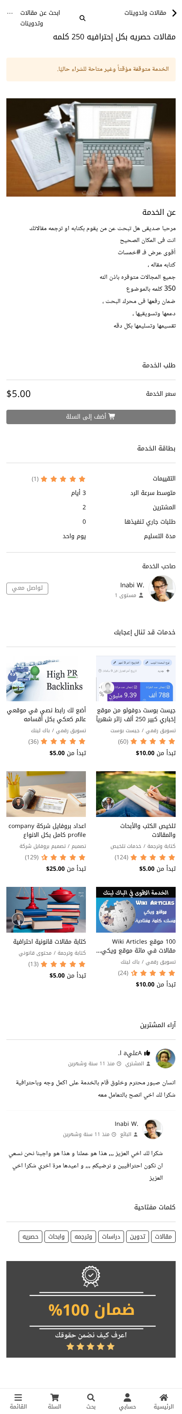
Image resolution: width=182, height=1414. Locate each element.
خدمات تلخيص (125, 846)
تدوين (137, 1236)
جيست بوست (125, 730)
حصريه (30, 1236)
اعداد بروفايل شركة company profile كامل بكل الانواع (47, 830)
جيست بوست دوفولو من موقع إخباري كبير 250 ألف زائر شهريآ (136, 715)
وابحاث (56, 1236)
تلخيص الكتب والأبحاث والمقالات (148, 830)
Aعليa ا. (130, 1053)
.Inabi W (132, 585)
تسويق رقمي (161, 730)
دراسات (111, 1236)
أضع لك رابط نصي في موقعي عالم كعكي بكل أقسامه (46, 715)
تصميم (79, 846)
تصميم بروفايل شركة (42, 846)
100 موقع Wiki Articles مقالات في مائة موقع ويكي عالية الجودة (138, 950)
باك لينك (40, 730)
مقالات (163, 1236)
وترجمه (83, 1236)
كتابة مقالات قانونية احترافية (49, 941)
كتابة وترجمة (161, 846)
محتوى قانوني (35, 953)
